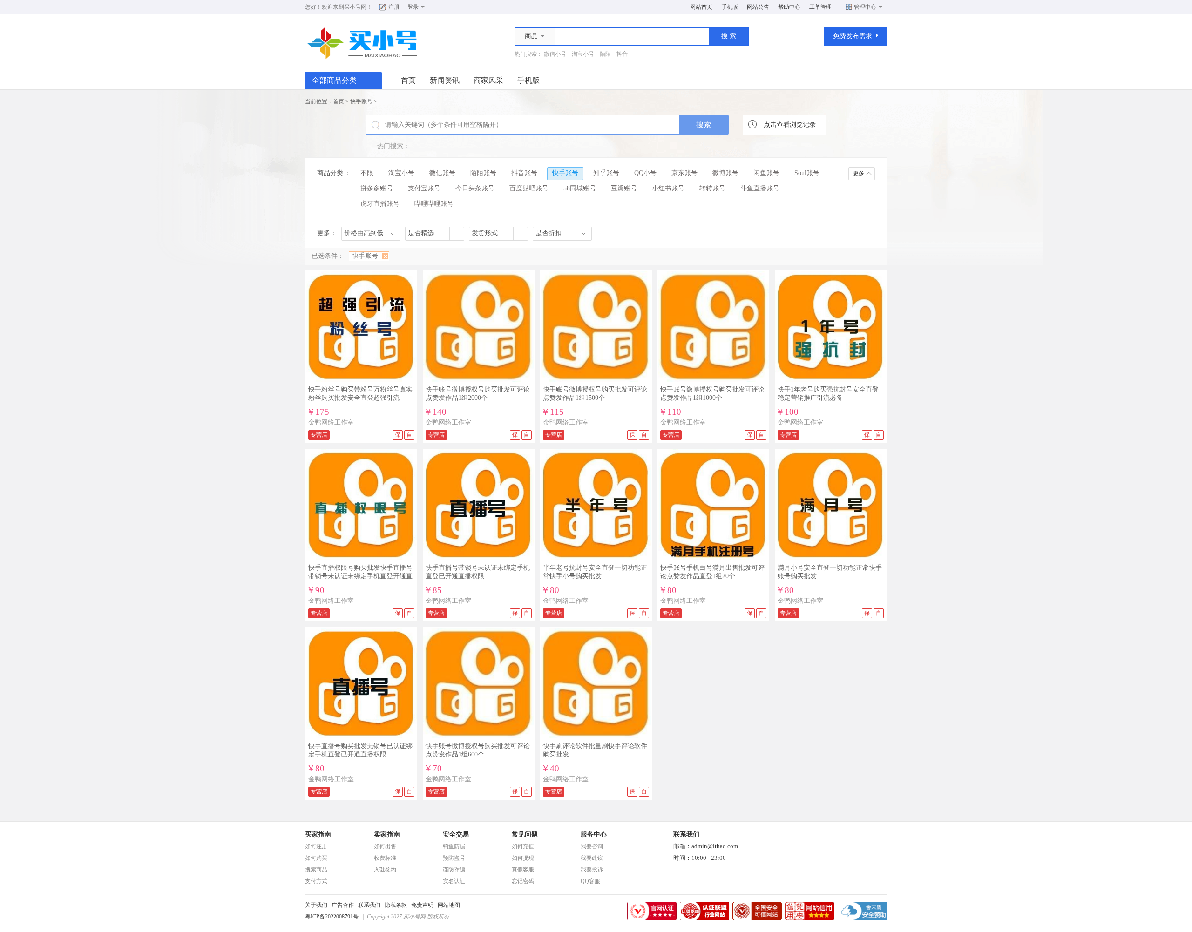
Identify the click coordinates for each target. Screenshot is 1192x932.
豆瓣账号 (624, 188)
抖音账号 (524, 172)
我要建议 (592, 858)
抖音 (622, 54)
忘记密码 (523, 881)
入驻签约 (385, 869)
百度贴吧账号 (529, 188)
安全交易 (456, 834)
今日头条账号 (474, 188)
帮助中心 (789, 7)
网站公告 (758, 7)
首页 (408, 80)
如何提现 (523, 858)
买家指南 (318, 834)
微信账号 (442, 172)
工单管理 (820, 7)
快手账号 (361, 101)
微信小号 (555, 54)
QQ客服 (590, 881)
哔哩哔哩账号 (434, 203)
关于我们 (316, 905)
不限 (366, 172)
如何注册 (316, 846)
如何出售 (385, 846)
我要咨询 (592, 846)
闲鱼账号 (766, 172)
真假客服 (523, 869)
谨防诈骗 (454, 869)
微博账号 (725, 172)
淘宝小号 (583, 54)
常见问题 (525, 834)
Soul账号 (807, 172)
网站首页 (701, 7)
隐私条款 (396, 905)
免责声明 (422, 905)
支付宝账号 (424, 188)
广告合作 (343, 905)
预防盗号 (454, 858)
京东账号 (684, 172)
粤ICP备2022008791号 (332, 916)
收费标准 (385, 858)
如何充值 (523, 846)
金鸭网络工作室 (331, 422)
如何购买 (316, 858)
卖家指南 (387, 834)
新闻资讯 (445, 80)
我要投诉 (592, 869)
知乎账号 (606, 172)
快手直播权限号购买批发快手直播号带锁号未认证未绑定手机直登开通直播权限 (360, 576)
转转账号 (712, 188)
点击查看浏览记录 (790, 124)
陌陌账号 (483, 172)
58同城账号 (579, 188)
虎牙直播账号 (380, 203)
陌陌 (605, 54)
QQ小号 (645, 172)
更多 (858, 173)
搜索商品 (316, 869)
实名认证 (454, 881)
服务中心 (594, 834)
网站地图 (449, 905)
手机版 (729, 7)
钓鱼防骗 (454, 846)
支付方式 (316, 881)
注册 (394, 7)
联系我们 (369, 905)
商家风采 (488, 80)
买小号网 (355, 7)
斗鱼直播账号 (759, 188)
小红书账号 (668, 188)
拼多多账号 (376, 188)
